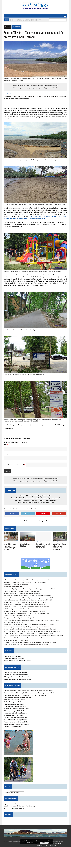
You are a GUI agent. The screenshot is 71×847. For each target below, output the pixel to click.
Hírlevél (22, 542)
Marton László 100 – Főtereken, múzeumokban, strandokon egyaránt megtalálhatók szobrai (32, 631)
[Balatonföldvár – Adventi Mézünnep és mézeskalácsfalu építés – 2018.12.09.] (11, 539)
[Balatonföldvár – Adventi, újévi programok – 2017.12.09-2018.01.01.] (43, 539)
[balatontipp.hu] (35, 6)
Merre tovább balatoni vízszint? (14, 622)
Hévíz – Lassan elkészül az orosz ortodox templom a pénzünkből (24, 638)
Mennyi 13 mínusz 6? (16, 465)
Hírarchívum (56, 542)
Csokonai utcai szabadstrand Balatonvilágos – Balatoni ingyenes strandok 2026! (28, 598)
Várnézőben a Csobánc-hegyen (14, 704)
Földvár (18, 509)
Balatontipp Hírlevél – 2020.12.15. (26, 545)
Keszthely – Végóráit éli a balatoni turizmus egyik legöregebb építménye (26, 607)
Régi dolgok (53, 845)
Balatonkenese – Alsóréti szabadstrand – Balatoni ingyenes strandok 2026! (27, 602)
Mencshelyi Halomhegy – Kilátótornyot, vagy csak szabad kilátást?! (24, 611)
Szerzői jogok (8, 806)
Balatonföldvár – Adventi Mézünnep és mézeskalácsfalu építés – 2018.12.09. (10, 547)
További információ (33, 842)
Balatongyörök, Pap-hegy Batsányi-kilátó (17, 697)
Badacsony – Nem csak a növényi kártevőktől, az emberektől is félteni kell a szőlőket (30, 642)
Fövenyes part (25, 509)
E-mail (7, 454)
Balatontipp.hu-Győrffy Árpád (12, 842)
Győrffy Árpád (12, 94)
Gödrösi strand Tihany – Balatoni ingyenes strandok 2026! (22, 591)
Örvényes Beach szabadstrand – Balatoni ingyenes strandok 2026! (24, 604)
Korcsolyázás (40, 845)
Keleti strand (35, 509)
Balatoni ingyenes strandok (56, 842)
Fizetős (12, 509)
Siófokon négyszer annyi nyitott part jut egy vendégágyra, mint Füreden (35, 88)
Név (6, 445)
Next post (42, 521)
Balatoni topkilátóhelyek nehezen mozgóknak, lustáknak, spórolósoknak (35, 498)
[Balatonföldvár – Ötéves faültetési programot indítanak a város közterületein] (60, 539)
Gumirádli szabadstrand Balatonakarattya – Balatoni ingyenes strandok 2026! (28, 600)
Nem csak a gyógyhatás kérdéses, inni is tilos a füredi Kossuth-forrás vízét (27, 613)
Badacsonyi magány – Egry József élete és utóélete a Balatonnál (25, 695)
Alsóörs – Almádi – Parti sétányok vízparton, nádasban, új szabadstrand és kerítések (30, 629)
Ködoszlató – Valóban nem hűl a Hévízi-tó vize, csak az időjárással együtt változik (29, 624)
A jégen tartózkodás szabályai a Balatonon (17, 616)
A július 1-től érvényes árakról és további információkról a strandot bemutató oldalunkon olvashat (35, 217)
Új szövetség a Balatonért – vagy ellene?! (16, 584)
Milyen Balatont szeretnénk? (13, 587)
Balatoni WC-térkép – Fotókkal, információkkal (35, 496)
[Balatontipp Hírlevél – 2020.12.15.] (27, 539)
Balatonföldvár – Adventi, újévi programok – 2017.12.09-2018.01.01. (43, 546)
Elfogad (44, 842)
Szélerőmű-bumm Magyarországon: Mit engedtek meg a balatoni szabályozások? (29, 580)
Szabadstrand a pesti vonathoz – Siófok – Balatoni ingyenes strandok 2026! (27, 595)
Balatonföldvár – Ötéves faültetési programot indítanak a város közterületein (59, 547)
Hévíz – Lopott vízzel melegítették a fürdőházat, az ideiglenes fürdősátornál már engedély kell (33, 636)
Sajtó (14, 804)
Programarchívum (9, 542)
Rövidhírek (39, 542)
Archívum (7, 792)
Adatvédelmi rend (18, 806)
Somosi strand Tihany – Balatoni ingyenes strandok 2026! (22, 593)
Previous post (30, 521)
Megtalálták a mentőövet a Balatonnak (16, 640)
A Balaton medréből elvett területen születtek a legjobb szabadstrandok (35, 86)
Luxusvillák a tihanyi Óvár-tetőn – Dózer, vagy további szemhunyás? (25, 582)
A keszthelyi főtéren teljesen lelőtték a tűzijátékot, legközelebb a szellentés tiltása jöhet (31, 620)
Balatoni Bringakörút (57, 843)
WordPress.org (30, 806)
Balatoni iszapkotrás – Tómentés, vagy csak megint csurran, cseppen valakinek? (28, 633)
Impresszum (7, 804)
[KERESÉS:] (58, 20)
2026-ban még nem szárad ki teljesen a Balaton (18, 609)
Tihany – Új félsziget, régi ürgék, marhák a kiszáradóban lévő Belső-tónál (26, 645)
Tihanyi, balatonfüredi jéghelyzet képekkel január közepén (22, 618)
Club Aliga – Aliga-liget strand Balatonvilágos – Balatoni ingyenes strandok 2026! (29, 589)
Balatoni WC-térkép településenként (16, 675)
